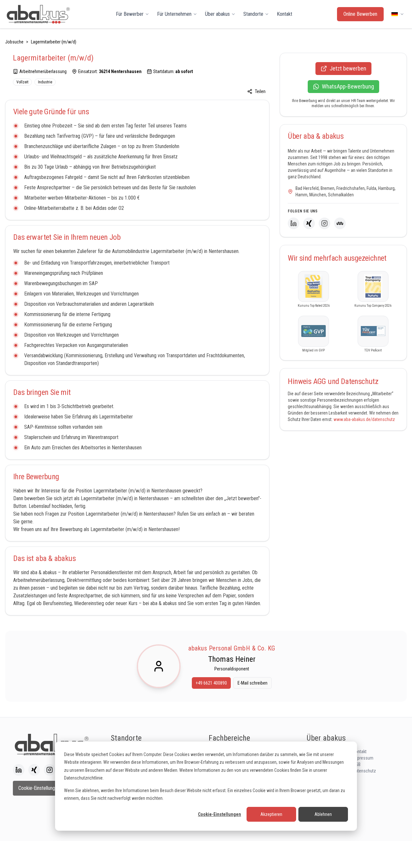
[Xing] (309, 223)
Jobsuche (14, 41)
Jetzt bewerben (348, 68)
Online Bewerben (360, 14)
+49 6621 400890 (211, 683)
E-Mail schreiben (252, 683)
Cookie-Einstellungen (219, 814)
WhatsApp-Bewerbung (348, 86)
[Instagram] (324, 223)
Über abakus (217, 14)
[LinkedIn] (293, 223)
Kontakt (284, 14)
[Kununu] (340, 223)
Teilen (260, 91)
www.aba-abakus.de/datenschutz (364, 419)
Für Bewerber (130, 14)
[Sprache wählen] (398, 14)
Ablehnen (323, 814)
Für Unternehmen (174, 14)
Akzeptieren (271, 814)
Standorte (253, 14)
